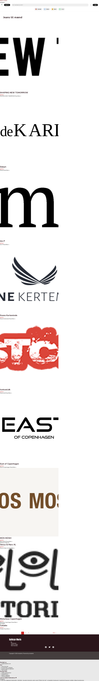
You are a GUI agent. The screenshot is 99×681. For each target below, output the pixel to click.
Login (95, 5)
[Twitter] (49, 647)
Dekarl (3, 166)
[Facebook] (46, 647)
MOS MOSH (5, 538)
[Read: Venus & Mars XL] (4, 542)
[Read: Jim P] (34, 239)
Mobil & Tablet (14, 644)
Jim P (2, 241)
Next (55, 633)
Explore (7, 5)
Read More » (10, 96)
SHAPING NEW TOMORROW (14, 92)
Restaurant (13, 643)
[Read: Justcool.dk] (34, 387)
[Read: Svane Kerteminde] (34, 313)
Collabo (3, 625)
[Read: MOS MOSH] (34, 536)
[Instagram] (53, 647)
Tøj (11, 642)
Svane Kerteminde (8, 315)
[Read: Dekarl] (34, 164)
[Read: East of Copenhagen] (34, 461)
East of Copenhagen (9, 463)
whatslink (2, 2)
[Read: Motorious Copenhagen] (34, 617)
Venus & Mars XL (8, 544)
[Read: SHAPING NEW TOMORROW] (34, 90)
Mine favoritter (14, 645)
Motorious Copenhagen (11, 619)
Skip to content (3, 0)
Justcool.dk (5, 389)
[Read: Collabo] (2, 623)
